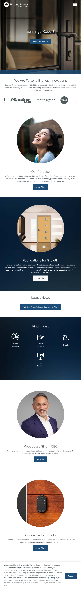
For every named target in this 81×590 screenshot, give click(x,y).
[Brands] (66, 338)
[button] (9, 37)
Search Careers (40, 41)
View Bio (40, 459)
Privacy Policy (49, 578)
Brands (66, 345)
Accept (71, 576)
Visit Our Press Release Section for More (41, 307)
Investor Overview (15, 345)
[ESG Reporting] (40, 356)
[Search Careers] (40, 336)
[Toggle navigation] (74, 4)
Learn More (40, 187)
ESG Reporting (41, 364)
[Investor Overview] (15, 336)
